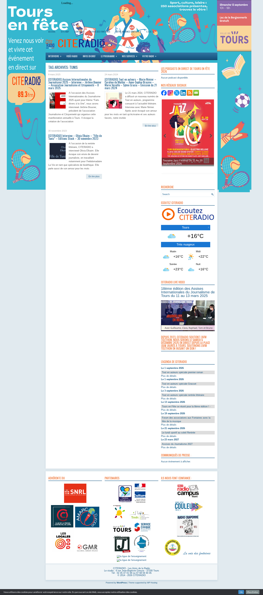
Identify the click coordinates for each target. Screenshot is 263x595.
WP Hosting (152, 583)
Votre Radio (149, 56)
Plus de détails (168, 376)
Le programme (109, 56)
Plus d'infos (252, 592)
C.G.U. (150, 31)
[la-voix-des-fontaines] (197, 555)
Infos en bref (89, 56)
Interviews (54, 56)
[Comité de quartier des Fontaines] (173, 555)
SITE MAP (65, 31)
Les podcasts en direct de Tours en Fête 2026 (185, 70)
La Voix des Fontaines (100, 31)
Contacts (79, 31)
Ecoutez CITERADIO (172, 203)
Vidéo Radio (71, 56)
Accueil (51, 31)
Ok (241, 592)
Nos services (129, 56)
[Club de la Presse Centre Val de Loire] (62, 527)
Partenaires (112, 478)
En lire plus (150, 126)
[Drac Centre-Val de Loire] (125, 503)
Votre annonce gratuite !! (128, 31)
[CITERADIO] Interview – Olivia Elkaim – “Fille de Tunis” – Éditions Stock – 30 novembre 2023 (75, 137)
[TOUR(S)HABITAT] (139, 519)
